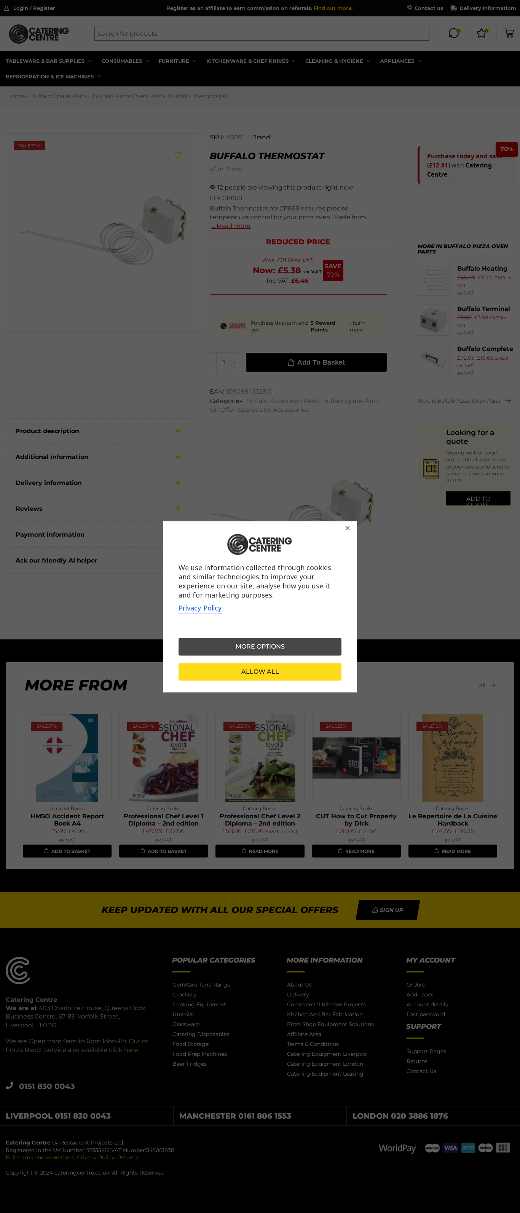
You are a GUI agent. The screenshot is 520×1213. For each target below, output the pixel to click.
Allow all (260, 671)
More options (260, 646)
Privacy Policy (200, 607)
